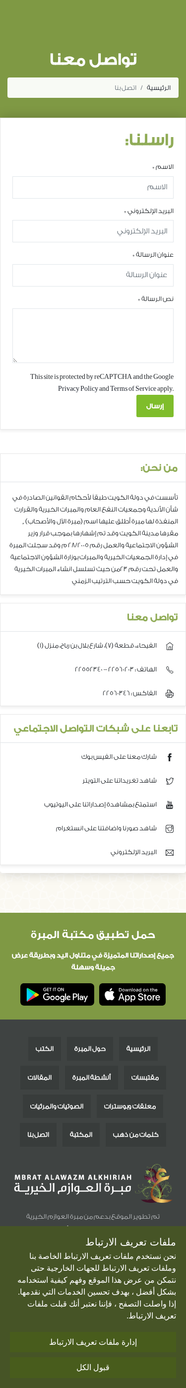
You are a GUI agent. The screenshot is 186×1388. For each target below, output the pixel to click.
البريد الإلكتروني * (149, 211)
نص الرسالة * (156, 298)
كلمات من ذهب (136, 1134)
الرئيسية (159, 87)
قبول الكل (93, 1367)
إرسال (155, 406)
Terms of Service (133, 388)
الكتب (45, 1048)
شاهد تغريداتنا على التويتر (120, 780)
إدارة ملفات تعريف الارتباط (93, 1342)
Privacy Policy (78, 388)
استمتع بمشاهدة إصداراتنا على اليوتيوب (101, 804)
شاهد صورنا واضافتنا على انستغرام (107, 828)
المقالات (40, 1077)
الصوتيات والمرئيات (56, 1106)
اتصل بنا (38, 1134)
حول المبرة (90, 1048)
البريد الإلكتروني (134, 852)
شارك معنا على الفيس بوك (119, 756)
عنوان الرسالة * (153, 254)
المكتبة (81, 1134)
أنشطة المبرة (91, 1077)
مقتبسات (145, 1077)
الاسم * (163, 166)
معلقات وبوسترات (130, 1106)
